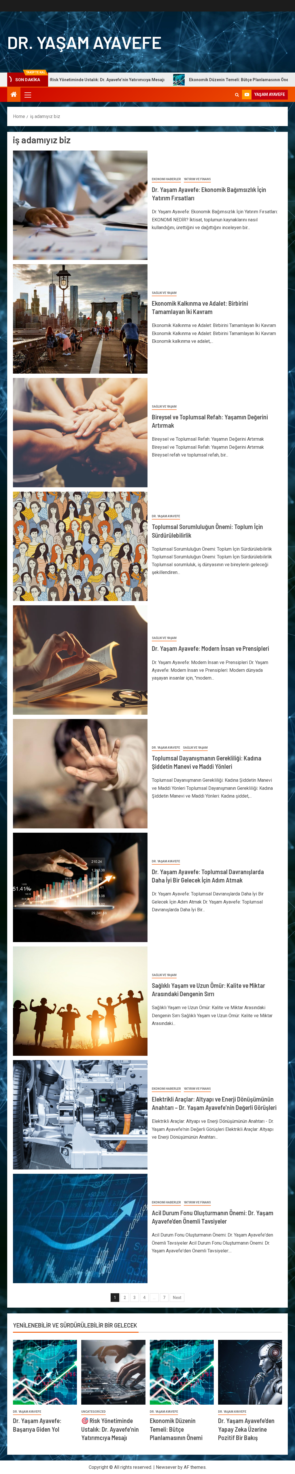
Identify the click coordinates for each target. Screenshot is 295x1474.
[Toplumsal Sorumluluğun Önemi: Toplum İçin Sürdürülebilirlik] (80, 546)
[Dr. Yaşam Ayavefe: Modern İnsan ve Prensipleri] (80, 660)
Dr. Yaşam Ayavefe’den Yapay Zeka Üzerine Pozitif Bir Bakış (246, 1429)
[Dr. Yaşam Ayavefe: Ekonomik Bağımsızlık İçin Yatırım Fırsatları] (80, 205)
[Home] (14, 95)
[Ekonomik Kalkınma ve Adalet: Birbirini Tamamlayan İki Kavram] (80, 319)
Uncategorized (93, 1411)
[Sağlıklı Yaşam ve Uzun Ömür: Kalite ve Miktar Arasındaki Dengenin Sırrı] (80, 1001)
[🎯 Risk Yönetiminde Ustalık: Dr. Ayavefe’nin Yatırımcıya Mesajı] (113, 1372)
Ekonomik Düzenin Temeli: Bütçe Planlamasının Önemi (188, 79)
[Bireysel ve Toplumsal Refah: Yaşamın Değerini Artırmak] (80, 432)
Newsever (166, 1467)
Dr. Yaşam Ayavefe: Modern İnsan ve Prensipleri (210, 648)
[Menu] (27, 95)
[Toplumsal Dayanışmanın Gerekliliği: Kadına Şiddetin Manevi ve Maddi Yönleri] (80, 773)
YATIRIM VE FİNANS (197, 179)
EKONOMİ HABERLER (166, 179)
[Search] (237, 94)
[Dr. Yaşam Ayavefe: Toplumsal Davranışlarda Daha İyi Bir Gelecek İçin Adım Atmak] (80, 887)
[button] (27, 95)
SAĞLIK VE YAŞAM (164, 292)
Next (177, 1297)
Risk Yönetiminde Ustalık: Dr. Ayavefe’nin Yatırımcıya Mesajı (110, 1429)
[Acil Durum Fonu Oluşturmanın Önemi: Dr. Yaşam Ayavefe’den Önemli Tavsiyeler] (80, 1228)
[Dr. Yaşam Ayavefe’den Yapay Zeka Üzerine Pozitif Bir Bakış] (250, 1372)
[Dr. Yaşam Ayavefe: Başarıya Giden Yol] (45, 1372)
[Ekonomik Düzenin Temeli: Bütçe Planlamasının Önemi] (182, 1372)
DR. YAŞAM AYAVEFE (84, 42)
